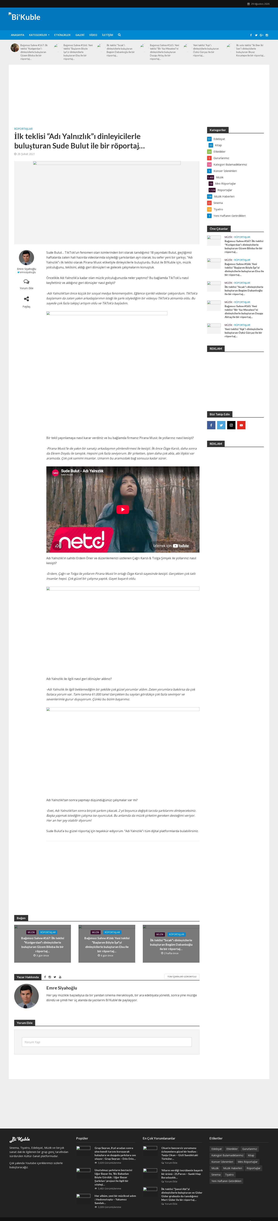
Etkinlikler (62, 35)
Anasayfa (17, 35)
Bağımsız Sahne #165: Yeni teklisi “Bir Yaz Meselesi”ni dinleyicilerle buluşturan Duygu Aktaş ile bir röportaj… (164, 52)
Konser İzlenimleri (222, 1162)
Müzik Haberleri (232, 1168)
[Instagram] (231, 425)
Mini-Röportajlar (248, 1162)
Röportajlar (23, 128)
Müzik (31, 932)
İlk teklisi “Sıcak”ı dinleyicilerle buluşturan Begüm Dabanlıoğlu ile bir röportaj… (121, 50)
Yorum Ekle (26, 288)
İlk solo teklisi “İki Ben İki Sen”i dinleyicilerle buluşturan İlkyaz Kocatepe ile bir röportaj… (250, 50)
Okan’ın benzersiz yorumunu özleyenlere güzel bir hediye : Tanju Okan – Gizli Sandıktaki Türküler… (179, 1153)
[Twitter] (221, 425)
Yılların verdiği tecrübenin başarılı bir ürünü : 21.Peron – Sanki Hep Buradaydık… (182, 1174)
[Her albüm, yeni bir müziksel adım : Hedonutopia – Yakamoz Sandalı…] (83, 1199)
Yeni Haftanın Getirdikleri (226, 1181)
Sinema (216, 1174)
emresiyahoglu (28, 272)
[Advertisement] (139, 98)
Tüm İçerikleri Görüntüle (181, 976)
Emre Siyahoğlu (26, 269)
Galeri (79, 35)
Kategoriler (38, 35)
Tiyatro (229, 1174)
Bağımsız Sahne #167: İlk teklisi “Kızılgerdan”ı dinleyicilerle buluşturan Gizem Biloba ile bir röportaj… (34, 52)
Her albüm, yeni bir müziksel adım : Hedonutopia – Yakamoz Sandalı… (115, 1199)
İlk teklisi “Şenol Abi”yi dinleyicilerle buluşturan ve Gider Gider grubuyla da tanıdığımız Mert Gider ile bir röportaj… (181, 1194)
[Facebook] (211, 425)
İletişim (107, 35)
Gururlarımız (249, 1149)
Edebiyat (216, 1149)
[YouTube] (241, 425)
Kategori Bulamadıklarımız (227, 1155)
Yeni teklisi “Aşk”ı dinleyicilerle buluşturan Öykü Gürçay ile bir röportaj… (206, 50)
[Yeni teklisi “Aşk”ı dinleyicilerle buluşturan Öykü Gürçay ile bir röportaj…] (187, 47)
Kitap (251, 1155)
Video (93, 35)
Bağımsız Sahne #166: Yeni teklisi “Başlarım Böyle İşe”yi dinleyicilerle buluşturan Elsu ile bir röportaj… (78, 52)
